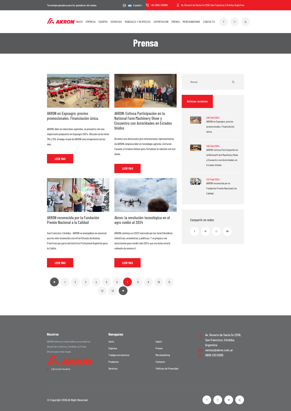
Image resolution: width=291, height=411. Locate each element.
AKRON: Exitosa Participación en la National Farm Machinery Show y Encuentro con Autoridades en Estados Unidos (143, 120)
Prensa (175, 21)
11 (169, 282)
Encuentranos (61, 369)
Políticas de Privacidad (167, 368)
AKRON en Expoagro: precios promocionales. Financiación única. (73, 116)
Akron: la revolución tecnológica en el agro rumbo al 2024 (142, 220)
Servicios (116, 21)
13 (113, 291)
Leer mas (60, 159)
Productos (113, 361)
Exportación (161, 21)
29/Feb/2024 (213, 117)
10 (159, 282)
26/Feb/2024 (213, 146)
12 (102, 291)
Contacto (209, 21)
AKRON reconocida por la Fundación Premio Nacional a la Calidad (73, 220)
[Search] (233, 82)
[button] (135, 5)
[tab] (197, 101)
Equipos (103, 21)
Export (159, 341)
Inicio (79, 21)
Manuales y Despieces (138, 21)
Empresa (90, 21)
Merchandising (191, 21)
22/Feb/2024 (213, 179)
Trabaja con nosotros (118, 355)
